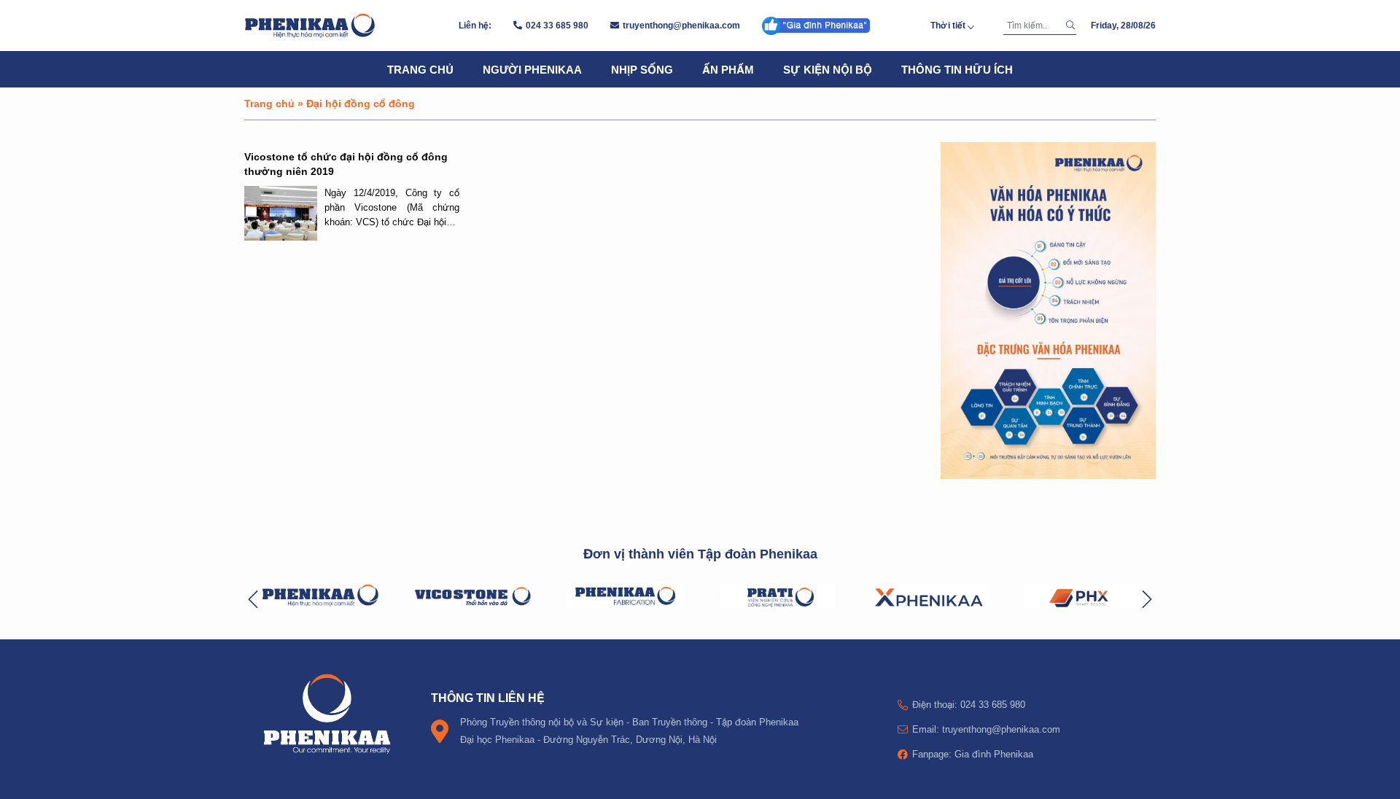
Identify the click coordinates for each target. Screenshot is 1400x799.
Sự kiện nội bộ (827, 69)
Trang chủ (420, 69)
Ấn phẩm (728, 69)
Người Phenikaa (532, 69)
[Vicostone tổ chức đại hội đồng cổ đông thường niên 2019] (280, 213)
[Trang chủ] (310, 25)
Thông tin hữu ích (957, 69)
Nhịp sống (642, 69)
